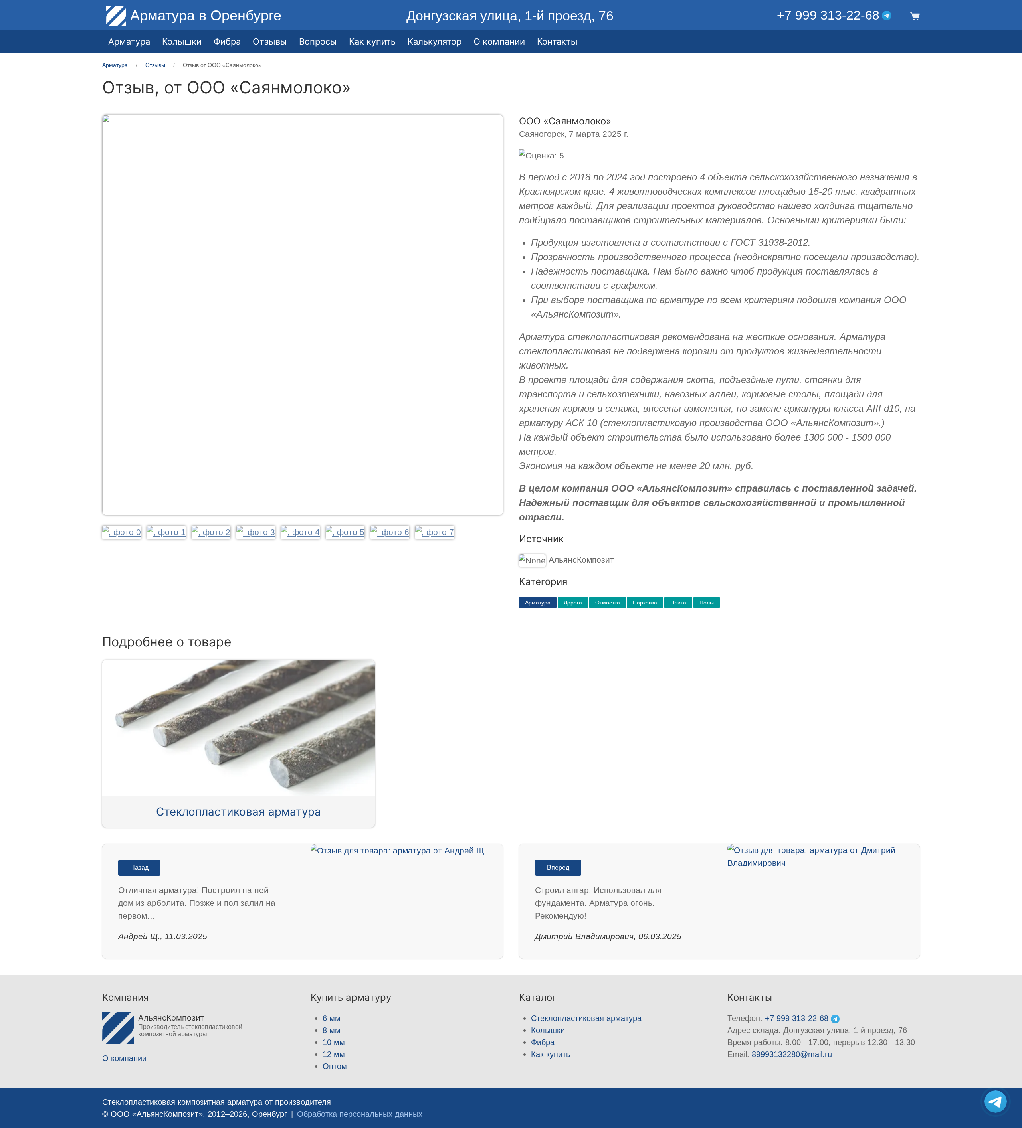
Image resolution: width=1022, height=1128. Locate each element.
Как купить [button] (372, 41)
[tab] (121, 532)
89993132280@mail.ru (792, 1054)
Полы (706, 602)
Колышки (548, 1030)
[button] (913, 15)
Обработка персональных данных (359, 1114)
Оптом (335, 1066)
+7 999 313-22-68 (828, 15)
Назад (139, 867)
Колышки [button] (182, 41)
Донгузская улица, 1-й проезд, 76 (510, 15)
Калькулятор (434, 41)
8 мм (332, 1030)
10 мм (334, 1042)
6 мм (332, 1018)
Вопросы (318, 41)
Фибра (227, 41)
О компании (499, 41)
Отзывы (270, 41)
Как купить (550, 1054)
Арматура (538, 602)
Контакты (557, 41)
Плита (678, 602)
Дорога (573, 602)
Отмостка (607, 602)
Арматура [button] (129, 41)
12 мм (334, 1054)
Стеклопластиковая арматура (238, 811)
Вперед (558, 867)
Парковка (645, 602)
